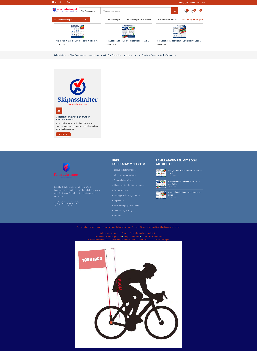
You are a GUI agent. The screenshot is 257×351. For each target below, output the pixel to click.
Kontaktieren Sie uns (167, 19)
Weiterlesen (63, 134)
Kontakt (117, 215)
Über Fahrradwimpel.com (125, 175)
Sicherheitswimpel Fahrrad (118, 239)
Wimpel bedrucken (131, 236)
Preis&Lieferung (121, 190)
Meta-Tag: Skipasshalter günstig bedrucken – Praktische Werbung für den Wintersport (140, 55)
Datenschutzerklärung (123, 180)
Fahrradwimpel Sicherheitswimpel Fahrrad (120, 227)
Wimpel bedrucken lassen (143, 239)
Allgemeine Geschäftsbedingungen (129, 185)
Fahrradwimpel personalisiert (139, 19)
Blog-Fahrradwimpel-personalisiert (85, 55)
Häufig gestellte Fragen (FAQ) (127, 195)
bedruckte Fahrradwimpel (125, 170)
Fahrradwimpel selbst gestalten (108, 236)
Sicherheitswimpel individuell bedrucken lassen (160, 227)
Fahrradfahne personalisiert (89, 227)
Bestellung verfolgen (192, 19)
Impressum (119, 200)
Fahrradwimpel (113, 19)
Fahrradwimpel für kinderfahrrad (114, 233)
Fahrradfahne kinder (97, 239)
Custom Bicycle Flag (123, 210)
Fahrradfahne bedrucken (151, 236)
